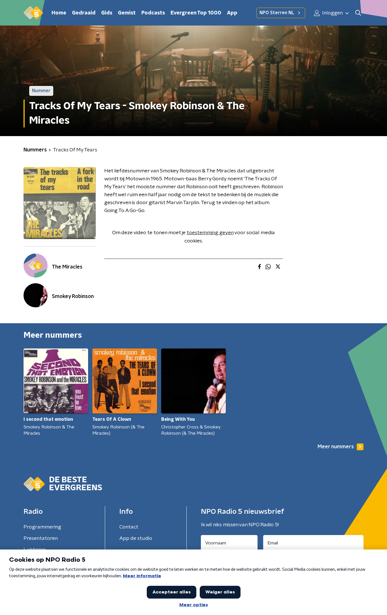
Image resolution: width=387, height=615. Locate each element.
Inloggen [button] (332, 13)
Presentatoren (41, 538)
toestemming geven (210, 232)
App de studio (135, 538)
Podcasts (153, 13)
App (232, 13)
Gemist (127, 13)
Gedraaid (83, 13)
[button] (357, 13)
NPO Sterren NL (277, 12)
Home (59, 13)
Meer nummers (336, 446)
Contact (128, 527)
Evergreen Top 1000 (196, 13)
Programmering (42, 527)
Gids (106, 13)
